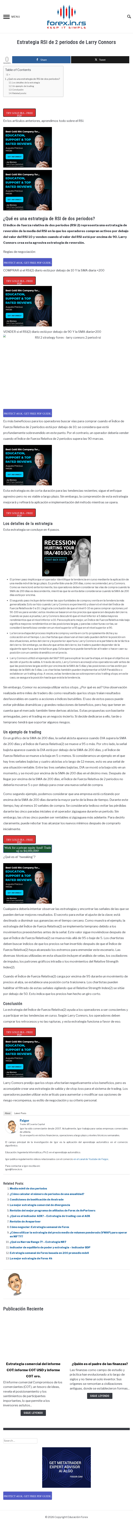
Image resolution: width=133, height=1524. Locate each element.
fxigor (24, 1120)
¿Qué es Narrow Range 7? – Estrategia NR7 (38, 1242)
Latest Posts (20, 1113)
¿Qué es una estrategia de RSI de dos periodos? (33, 79)
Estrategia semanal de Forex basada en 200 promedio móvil (49, 1253)
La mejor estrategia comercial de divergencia (40, 1205)
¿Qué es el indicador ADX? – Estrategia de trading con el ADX (50, 1216)
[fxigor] (11, 1132)
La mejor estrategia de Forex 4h (31, 1258)
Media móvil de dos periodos (28, 1188)
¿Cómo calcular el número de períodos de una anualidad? (47, 1194)
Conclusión (18, 89)
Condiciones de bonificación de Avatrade (37, 1199)
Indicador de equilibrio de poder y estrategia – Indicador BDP (50, 1247)
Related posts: (19, 93)
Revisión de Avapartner (25, 1221)
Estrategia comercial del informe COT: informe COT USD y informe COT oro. (33, 1370)
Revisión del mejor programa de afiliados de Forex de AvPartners (52, 1210)
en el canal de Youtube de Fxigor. (91, 1159)
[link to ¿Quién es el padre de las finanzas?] (100, 1337)
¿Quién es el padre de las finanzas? (100, 1364)
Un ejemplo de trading (23, 86)
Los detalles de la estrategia (26, 82)
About (7, 1113)
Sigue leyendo (33, 1412)
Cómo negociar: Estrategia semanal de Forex (39, 1227)
